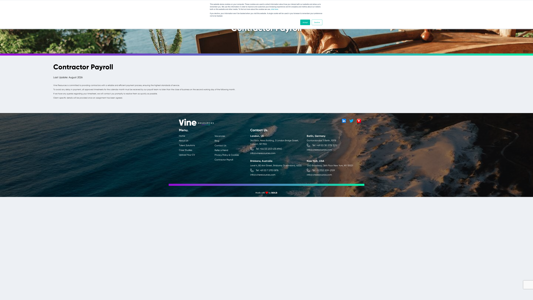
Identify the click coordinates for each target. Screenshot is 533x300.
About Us (183, 140)
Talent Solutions (187, 145)
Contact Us (220, 145)
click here (274, 9)
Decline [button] (317, 22)
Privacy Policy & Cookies (227, 155)
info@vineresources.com (262, 153)
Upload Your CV (187, 154)
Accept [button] (305, 22)
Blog (217, 140)
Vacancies (220, 136)
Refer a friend (221, 150)
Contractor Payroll (224, 159)
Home (182, 136)
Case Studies (185, 150)
